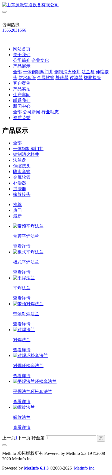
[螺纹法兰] (24, 407)
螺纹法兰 (21, 417)
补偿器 (62, 77)
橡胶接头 (92, 77)
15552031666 (14, 30)
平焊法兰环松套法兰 (32, 391)
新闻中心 (21, 106)
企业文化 (40, 60)
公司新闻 (31, 112)
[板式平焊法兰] (28, 252)
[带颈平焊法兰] (28, 226)
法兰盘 (88, 71)
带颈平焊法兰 (26, 236)
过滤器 (76, 77)
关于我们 (21, 54)
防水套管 (27, 77)
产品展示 (21, 66)
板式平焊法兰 (26, 262)
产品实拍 (21, 89)
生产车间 (21, 94)
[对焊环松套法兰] (30, 355)
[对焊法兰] (24, 329)
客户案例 (21, 83)
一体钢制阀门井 (38, 71)
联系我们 (21, 100)
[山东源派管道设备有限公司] (56, 5)
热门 (17, 210)
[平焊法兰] (24, 278)
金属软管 (45, 77)
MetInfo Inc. (84, 468)
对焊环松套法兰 (28, 365)
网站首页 (21, 49)
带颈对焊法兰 (26, 313)
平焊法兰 (21, 288)
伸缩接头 (21, 166)
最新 (17, 216)
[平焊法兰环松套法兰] (35, 381)
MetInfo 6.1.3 (36, 468)
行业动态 (50, 112)
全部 (17, 71)
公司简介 (21, 60)
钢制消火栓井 (67, 71)
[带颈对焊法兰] (28, 303)
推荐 (17, 204)
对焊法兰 (21, 339)
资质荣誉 (21, 117)
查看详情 (21, 246)
